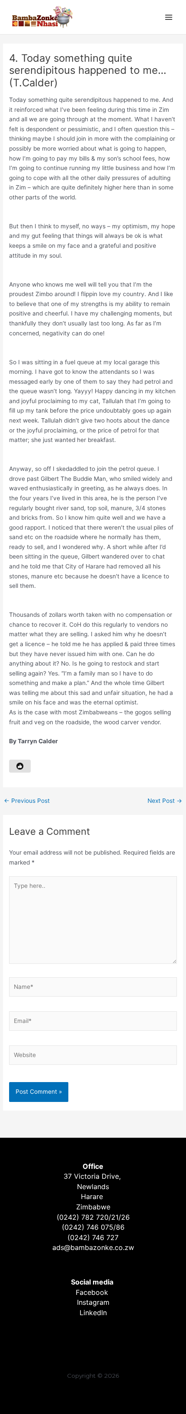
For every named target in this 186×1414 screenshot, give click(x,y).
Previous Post (27, 801)
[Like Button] (20, 766)
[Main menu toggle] (169, 17)
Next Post (165, 801)
